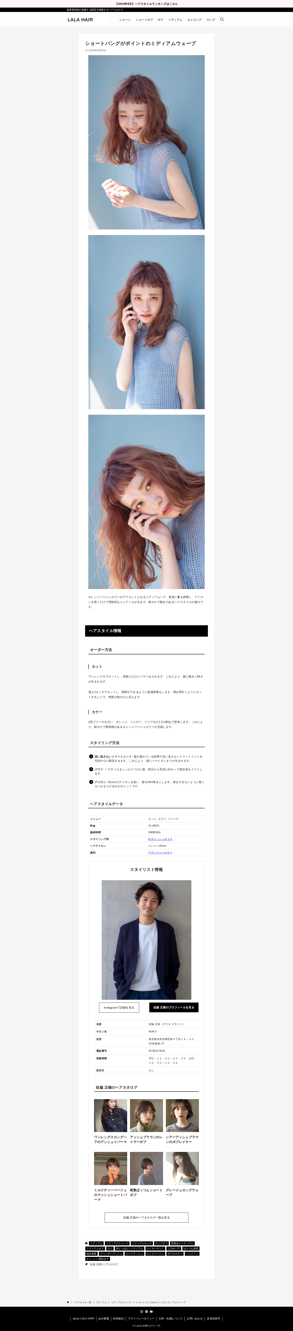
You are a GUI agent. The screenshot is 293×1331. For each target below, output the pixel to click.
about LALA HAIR (83, 1318)
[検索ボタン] (221, 19)
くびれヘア (174, 1248)
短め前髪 (91, 1253)
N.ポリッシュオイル (160, 839)
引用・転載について (171, 1318)
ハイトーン (192, 1253)
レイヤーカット (155, 1248)
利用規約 (118, 1318)
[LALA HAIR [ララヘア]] (88, 19)
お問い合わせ (195, 1318)
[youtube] (151, 1311)
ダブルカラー (175, 1253)
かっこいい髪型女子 (98, 1258)
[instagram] (142, 1311)
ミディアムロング (142, 1243)
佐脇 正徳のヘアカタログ (104, 1264)
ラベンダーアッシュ (111, 1253)
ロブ (109, 1248)
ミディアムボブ (95, 1248)
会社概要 (103, 1318)
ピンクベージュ (155, 1253)
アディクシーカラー (160, 852)
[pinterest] (146, 1311)
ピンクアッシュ (134, 1253)
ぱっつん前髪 (191, 1248)
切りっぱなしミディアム (129, 1248)
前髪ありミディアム (182, 1243)
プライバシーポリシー (141, 1318)
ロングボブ (161, 1243)
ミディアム (96, 1243)
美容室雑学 (213, 1318)
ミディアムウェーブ (117, 1243)
